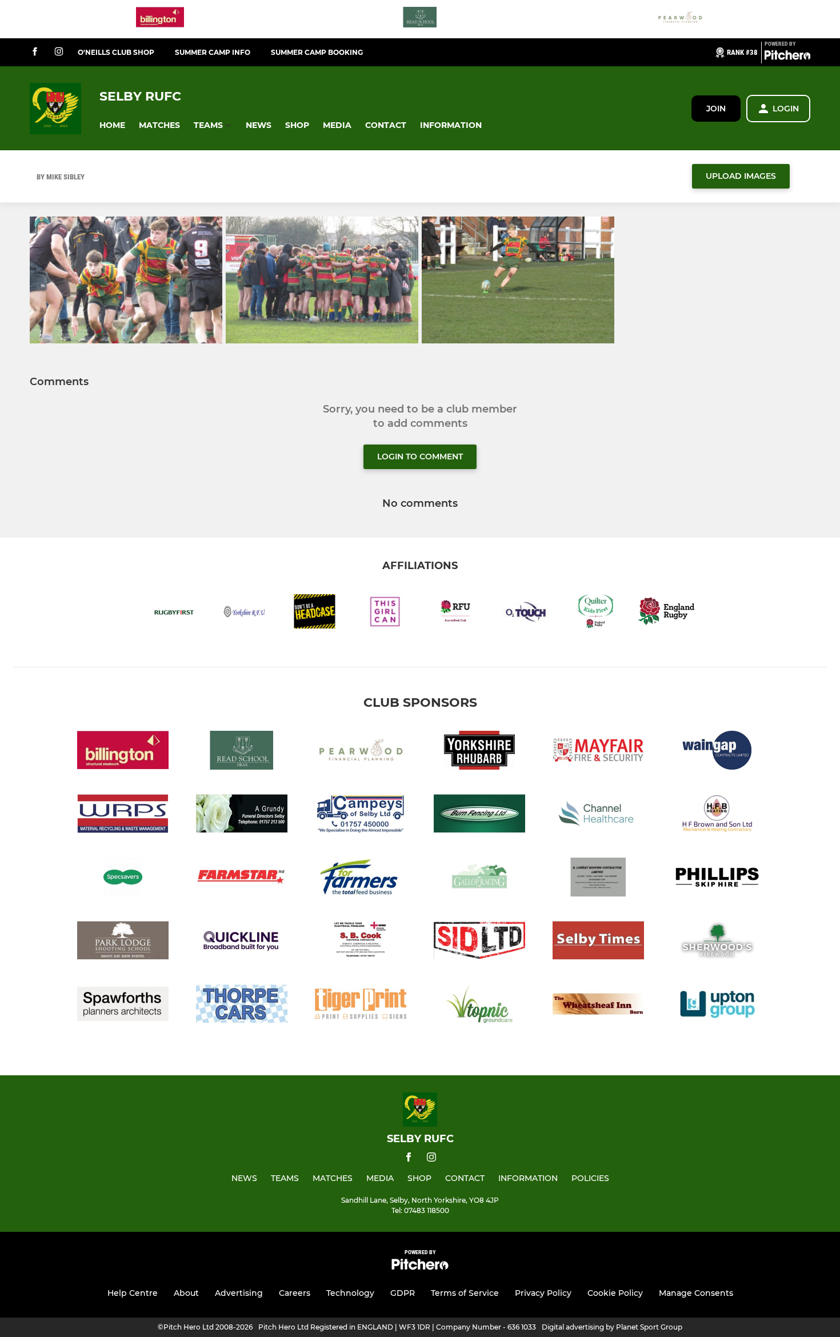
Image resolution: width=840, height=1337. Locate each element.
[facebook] (35, 52)
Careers (294, 1293)
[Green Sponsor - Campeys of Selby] (360, 815)
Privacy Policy (543, 1293)
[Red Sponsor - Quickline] (241, 942)
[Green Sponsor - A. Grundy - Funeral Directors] (241, 815)
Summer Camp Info (212, 52)
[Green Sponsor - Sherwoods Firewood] (717, 942)
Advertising (239, 1293)
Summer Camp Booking (317, 52)
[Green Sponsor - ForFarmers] (360, 879)
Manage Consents (696, 1293)
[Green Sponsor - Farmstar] (241, 879)
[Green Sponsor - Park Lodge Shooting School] (123, 942)
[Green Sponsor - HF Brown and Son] (717, 815)
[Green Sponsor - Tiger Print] (360, 1005)
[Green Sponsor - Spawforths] (123, 1005)
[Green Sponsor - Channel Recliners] (598, 815)
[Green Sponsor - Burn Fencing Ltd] (479, 815)
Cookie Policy (615, 1293)
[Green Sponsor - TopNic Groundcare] (479, 1005)
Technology (350, 1293)
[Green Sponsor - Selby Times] (598, 942)
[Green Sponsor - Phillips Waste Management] (717, 879)
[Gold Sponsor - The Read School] (420, 19)
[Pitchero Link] (787, 57)
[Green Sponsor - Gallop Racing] (479, 879)
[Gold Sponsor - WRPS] (123, 815)
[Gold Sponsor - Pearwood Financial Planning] (680, 19)
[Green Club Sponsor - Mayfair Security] (598, 752)
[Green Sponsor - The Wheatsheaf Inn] (598, 1005)
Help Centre (132, 1293)
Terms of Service (465, 1293)
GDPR (402, 1293)
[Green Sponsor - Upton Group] (717, 1005)
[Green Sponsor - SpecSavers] (123, 879)
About (186, 1293)
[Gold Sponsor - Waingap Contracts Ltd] (717, 752)
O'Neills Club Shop (116, 52)
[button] (112, 125)
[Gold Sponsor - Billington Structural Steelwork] (160, 19)
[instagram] (59, 52)
